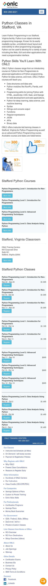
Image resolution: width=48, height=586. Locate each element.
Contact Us (10, 565)
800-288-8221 (10, 11)
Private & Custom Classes (16, 525)
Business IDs (11, 562)
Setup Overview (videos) (15, 538)
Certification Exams (13, 559)
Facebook (11, 579)
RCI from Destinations (14, 535)
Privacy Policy (11, 568)
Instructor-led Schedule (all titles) (18, 450)
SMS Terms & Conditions (15, 572)
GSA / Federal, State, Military (17, 518)
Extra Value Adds (12, 497)
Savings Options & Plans (15, 491)
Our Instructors (11, 481)
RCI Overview (11, 532)
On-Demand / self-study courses (18, 453)
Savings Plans (11, 508)
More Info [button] (7, 195)
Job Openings (11, 549)
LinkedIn (11, 583)
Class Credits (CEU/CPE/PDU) (17, 484)
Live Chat (43, 581)
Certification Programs (14, 505)
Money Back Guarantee (15, 511)
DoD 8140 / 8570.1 (13, 521)
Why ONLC (10, 464)
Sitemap (9, 552)
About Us (9, 546)
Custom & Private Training (16, 494)
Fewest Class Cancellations (16, 467)
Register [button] (6, 285)
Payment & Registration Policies (18, 457)
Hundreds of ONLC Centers (16, 478)
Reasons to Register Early (16, 470)
